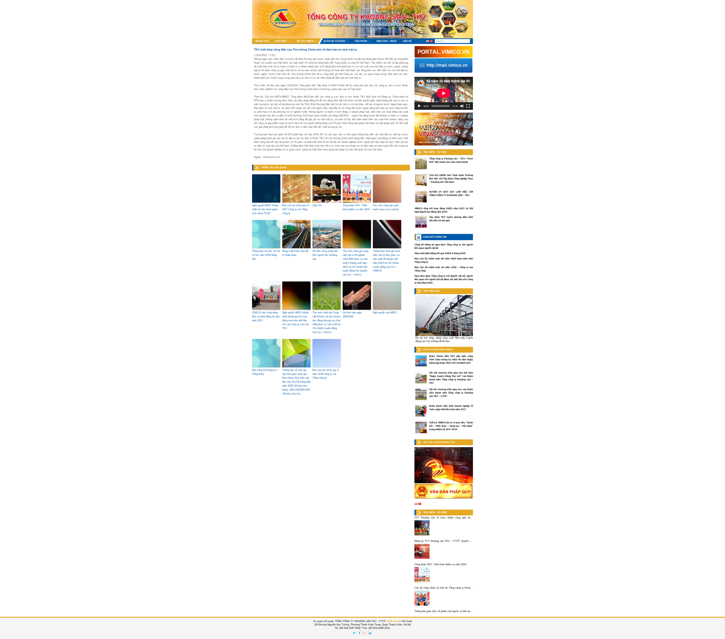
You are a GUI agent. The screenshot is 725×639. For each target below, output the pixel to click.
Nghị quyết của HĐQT (385, 312)
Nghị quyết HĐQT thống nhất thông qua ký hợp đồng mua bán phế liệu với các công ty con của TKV (295, 320)
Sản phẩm (361, 41)
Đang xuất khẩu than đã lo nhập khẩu (295, 253)
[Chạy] (419, 106)
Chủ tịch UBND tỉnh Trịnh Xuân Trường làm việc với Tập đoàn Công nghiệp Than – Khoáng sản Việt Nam (451, 178)
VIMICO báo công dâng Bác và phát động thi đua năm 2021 (265, 316)
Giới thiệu (281, 41)
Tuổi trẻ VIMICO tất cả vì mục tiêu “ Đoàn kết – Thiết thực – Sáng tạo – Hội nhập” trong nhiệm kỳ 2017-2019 (451, 426)
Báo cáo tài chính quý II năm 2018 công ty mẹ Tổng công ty (325, 374)
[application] (443, 93)
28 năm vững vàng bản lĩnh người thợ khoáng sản (325, 255)
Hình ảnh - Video (386, 41)
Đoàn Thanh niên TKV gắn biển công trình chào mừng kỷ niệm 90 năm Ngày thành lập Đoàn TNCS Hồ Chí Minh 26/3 (451, 359)
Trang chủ (262, 41)
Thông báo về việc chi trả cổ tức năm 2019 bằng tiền (266, 255)
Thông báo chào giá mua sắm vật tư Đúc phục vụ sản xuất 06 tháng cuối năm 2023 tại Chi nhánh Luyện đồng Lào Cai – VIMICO (386, 261)
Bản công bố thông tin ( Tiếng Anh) (265, 372)
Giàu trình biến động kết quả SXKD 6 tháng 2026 (440, 253)
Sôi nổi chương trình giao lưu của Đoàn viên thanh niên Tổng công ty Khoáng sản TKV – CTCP (451, 393)
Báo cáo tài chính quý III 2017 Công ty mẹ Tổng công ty (295, 209)
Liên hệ (407, 41)
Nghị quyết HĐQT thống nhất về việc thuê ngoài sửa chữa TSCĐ (265, 209)
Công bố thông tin (435, 237)
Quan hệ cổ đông (334, 41)
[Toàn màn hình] (468, 106)
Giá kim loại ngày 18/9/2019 (352, 314)
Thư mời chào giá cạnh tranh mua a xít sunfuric (386, 207)
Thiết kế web (394, 621)
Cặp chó (317, 205)
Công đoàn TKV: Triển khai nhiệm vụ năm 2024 (356, 207)
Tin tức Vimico (305, 41)
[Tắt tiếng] (462, 106)
